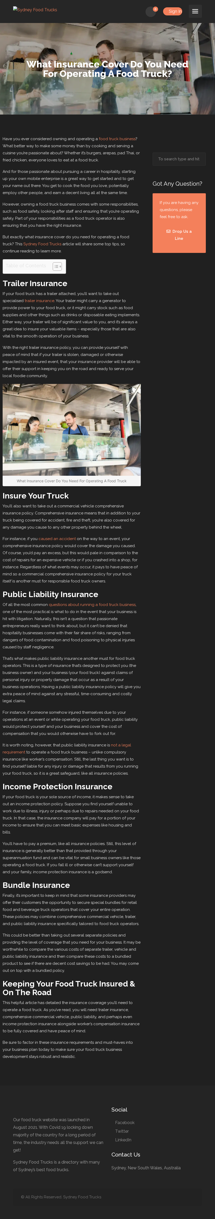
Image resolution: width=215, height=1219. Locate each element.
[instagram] (190, 1197)
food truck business (117, 139)
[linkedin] (173, 1197)
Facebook (125, 1122)
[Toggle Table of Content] (55, 266)
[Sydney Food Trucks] (35, 9)
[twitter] (165, 1197)
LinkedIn (123, 1139)
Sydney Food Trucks (42, 244)
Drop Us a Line (181, 235)
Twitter (122, 1131)
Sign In (175, 11)
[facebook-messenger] (182, 1197)
